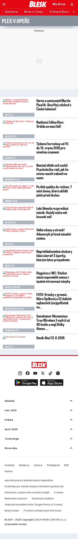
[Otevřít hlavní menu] (4, 4)
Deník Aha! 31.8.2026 (50, 337)
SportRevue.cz (14, 308)
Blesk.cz (10, 136)
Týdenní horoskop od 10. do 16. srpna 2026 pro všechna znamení (52, 147)
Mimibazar (11, 201)
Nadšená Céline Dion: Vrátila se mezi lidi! (50, 124)
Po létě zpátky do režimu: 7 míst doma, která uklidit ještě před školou (54, 190)
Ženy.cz (9, 265)
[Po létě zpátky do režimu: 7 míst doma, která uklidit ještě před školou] (18, 194)
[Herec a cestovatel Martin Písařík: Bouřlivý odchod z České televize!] (18, 108)
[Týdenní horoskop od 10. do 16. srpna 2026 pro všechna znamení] (18, 151)
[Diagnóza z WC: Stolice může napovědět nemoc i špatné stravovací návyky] (18, 280)
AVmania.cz (12, 330)
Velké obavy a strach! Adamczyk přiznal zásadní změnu (53, 234)
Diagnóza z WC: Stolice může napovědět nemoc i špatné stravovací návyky (53, 277)
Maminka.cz (12, 179)
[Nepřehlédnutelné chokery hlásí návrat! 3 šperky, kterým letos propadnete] (18, 258)
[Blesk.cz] (38, 4)
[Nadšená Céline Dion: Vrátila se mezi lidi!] (18, 129)
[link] (20, 373)
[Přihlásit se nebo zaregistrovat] (72, 4)
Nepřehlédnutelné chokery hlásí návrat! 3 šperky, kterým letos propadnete (54, 255)
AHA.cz (9, 115)
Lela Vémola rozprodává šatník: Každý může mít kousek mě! (52, 212)
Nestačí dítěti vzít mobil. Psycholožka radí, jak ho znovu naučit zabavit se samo (52, 171)
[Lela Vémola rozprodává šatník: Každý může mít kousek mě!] (18, 215)
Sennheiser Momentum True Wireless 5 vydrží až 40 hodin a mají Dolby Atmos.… (53, 322)
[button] (26, 382)
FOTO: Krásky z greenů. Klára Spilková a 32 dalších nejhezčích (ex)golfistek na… (54, 300)
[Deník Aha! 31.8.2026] (18, 342)
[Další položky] (73, 12)
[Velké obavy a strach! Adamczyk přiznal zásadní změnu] (18, 237)
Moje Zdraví (12, 287)
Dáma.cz (10, 158)
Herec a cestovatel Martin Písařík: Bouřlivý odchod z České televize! (53, 104)
